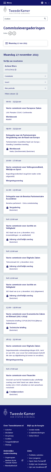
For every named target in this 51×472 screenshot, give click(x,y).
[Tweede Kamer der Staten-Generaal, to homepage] (16, 10)
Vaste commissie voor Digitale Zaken (23, 258)
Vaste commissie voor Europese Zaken (23, 108)
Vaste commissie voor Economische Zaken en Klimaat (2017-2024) (25, 315)
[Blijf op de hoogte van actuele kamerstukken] (14, 33)
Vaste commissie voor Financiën (20, 375)
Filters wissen (10, 94)
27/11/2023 (9, 69)
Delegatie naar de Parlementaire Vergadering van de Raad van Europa (23, 136)
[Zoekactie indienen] (45, 19)
